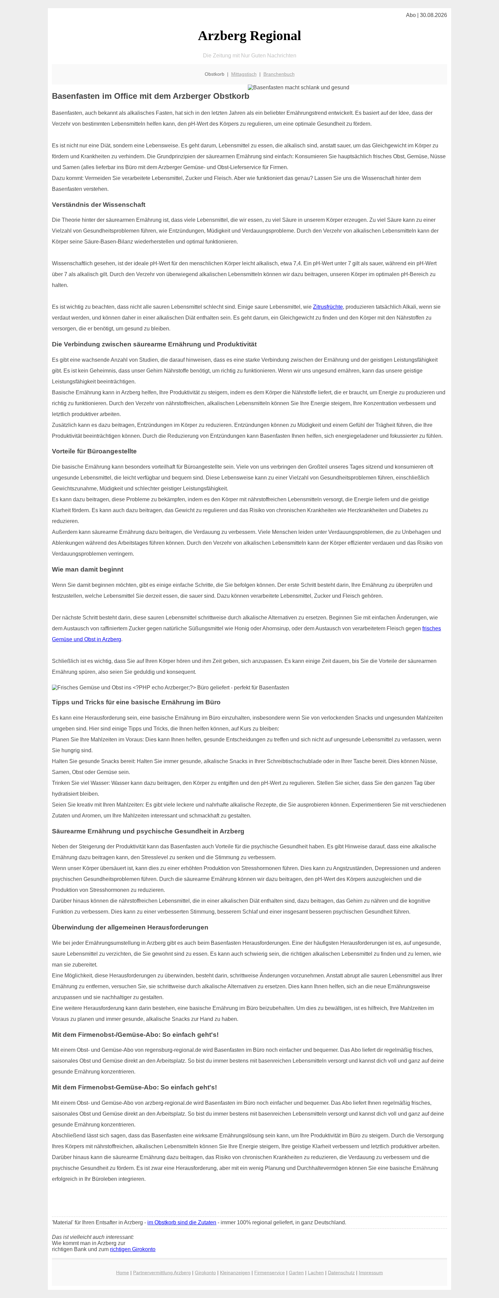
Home (122, 1272)
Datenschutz (341, 1272)
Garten (296, 1272)
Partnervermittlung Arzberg (162, 1272)
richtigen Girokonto (132, 1249)
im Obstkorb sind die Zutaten (181, 1222)
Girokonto (205, 1272)
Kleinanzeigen (235, 1272)
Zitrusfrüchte (328, 307)
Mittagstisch (244, 74)
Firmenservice (269, 1272)
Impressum (371, 1272)
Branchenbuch (279, 74)
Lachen (316, 1272)
